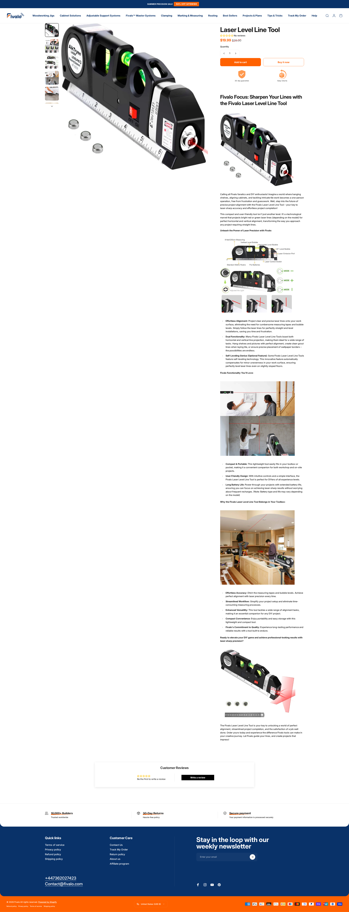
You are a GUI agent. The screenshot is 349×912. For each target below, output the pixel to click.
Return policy (117, 854)
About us (115, 859)
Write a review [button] (197, 777)
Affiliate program (119, 863)
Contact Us (116, 844)
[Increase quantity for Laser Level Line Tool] (236, 53)
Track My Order (119, 849)
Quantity (224, 46)
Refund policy (53, 854)
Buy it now (283, 62)
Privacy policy (53, 849)
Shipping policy (54, 859)
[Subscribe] (252, 857)
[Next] (201, 103)
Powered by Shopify (47, 902)
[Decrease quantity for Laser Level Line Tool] (223, 53)
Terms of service (54, 844)
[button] (227, 35)
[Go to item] (52, 30)
